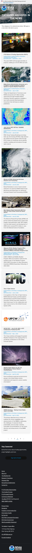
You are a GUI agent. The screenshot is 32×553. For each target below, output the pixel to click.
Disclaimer (4, 508)
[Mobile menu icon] (29, 8)
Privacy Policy (5, 506)
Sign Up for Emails (16, 458)
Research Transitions (7, 478)
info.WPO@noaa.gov (7, 534)
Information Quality (7, 513)
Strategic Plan (5, 480)
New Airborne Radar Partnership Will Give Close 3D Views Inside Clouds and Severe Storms (14, 211)
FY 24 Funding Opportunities (9, 489)
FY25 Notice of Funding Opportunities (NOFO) (16, 54)
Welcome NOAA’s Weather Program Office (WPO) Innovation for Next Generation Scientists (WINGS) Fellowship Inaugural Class (16, 249)
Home (3, 471)
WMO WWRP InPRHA (7, 501)
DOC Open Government (8, 520)
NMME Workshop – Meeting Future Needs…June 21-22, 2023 (15, 410)
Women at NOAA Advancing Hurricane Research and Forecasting (14, 180)
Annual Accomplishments (8, 482)
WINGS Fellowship (8, 253)
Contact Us (4, 485)
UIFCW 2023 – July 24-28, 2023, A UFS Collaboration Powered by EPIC (14, 329)
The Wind (4, 499)
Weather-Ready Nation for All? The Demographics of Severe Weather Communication (13, 369)
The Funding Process (7, 492)
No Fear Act (5, 515)
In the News (22, 56)
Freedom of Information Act (9, 510)
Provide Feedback (6, 537)
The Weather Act (6, 475)
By (7, 58)
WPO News (13, 57)
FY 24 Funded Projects (7, 494)
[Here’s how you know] (16, 2)
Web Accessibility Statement (9, 522)
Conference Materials (7, 496)
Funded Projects (15, 56)
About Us (4, 473)
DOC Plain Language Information (10, 517)
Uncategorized (7, 57)
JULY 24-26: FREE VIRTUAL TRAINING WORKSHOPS (14, 128)
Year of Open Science (9, 288)
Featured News (7, 56)
